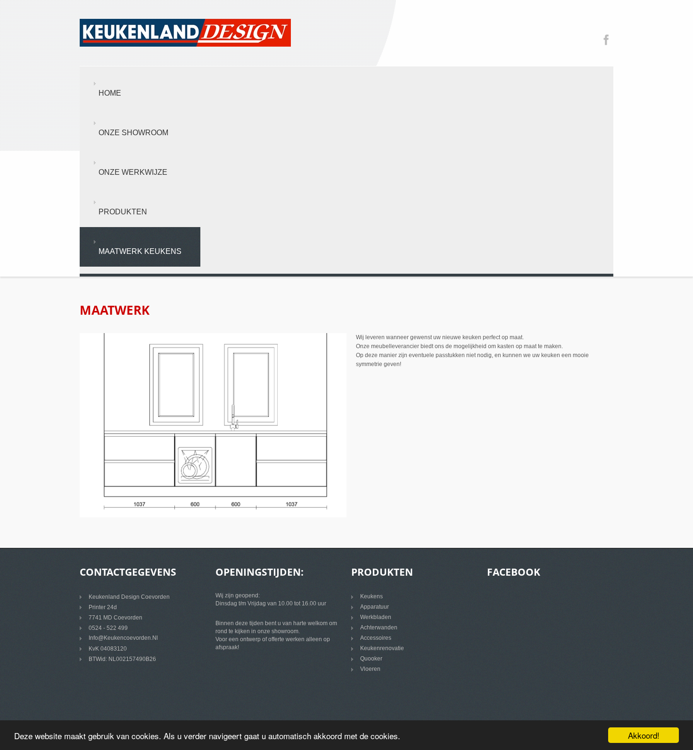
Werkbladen (375, 617)
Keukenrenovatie (382, 648)
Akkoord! (644, 735)
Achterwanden (378, 627)
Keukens (371, 596)
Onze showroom (133, 133)
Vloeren (370, 669)
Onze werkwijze (133, 172)
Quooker (371, 658)
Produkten (123, 212)
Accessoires (375, 638)
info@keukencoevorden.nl (123, 638)
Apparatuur (374, 606)
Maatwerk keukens (140, 251)
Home (110, 93)
